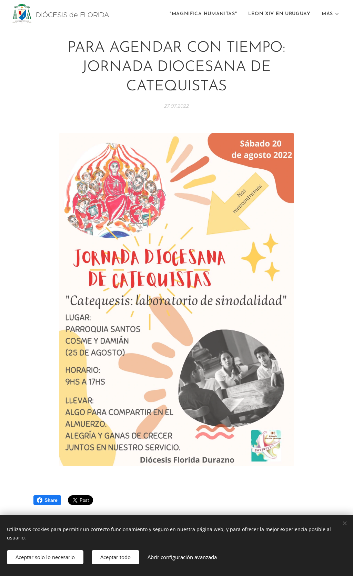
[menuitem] (205, 14)
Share (51, 500)
